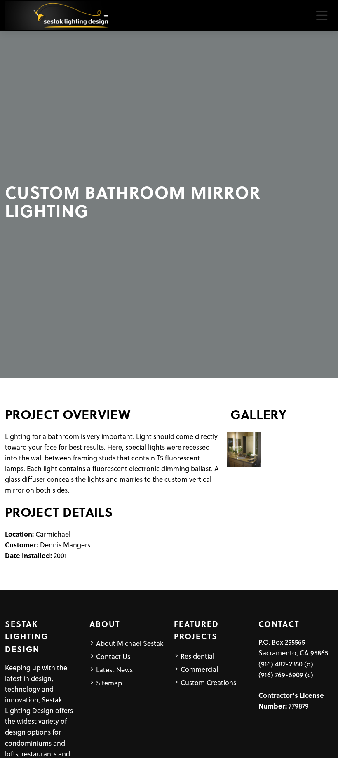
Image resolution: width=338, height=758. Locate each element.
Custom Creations (208, 682)
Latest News (114, 669)
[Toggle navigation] (321, 15)
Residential (197, 656)
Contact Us (113, 656)
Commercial (199, 669)
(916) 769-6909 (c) (285, 674)
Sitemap (109, 683)
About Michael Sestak (129, 643)
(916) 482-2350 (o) (285, 664)
